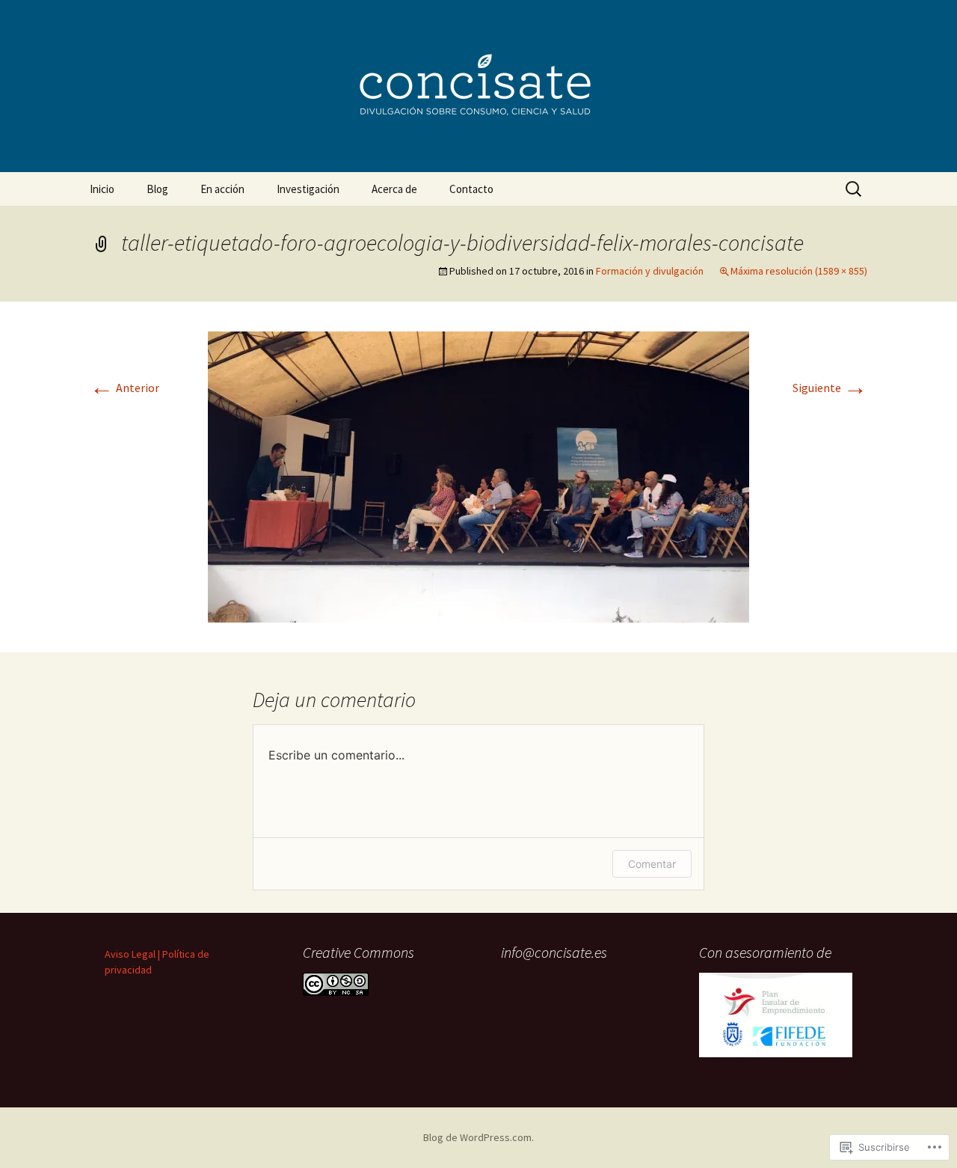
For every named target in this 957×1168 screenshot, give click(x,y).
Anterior (124, 387)
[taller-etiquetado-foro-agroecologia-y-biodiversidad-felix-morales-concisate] (478, 475)
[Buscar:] (854, 189)
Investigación (308, 189)
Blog (157, 189)
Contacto (471, 189)
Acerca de (394, 189)
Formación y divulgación (650, 271)
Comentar (652, 863)
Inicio (102, 189)
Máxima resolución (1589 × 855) (798, 271)
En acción (222, 189)
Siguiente (830, 387)
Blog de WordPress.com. (478, 1137)
